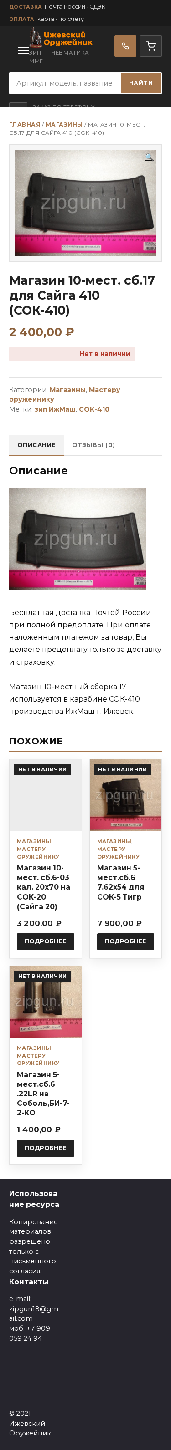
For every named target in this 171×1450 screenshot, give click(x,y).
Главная (24, 124)
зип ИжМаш (55, 409)
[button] (149, 157)
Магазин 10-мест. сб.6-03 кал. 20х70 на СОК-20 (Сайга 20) (43, 887)
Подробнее (46, 941)
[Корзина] (151, 46)
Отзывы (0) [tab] (93, 445)
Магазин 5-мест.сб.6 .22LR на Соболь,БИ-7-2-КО (43, 1094)
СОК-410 (94, 409)
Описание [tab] (36, 445)
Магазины (64, 124)
